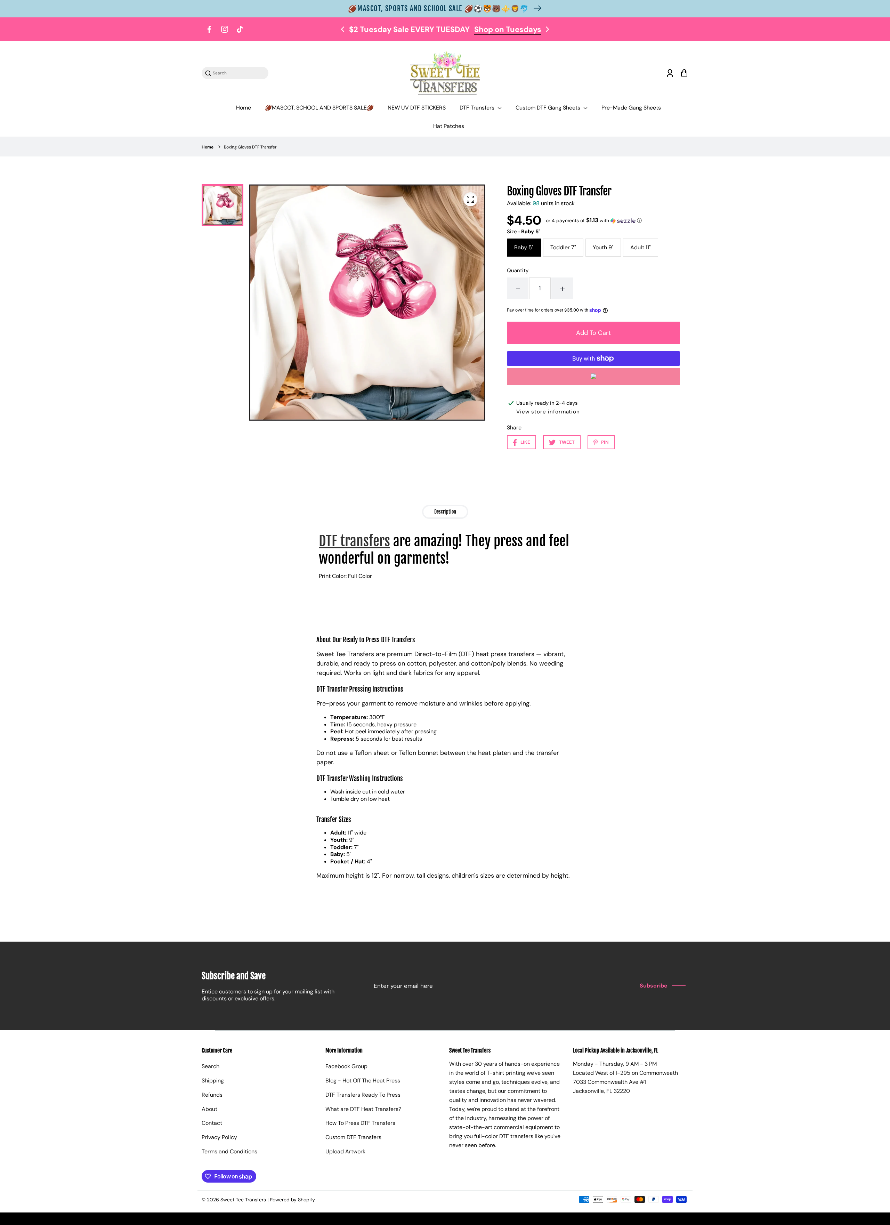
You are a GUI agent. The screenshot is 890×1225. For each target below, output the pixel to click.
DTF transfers (354, 541)
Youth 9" (603, 247)
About (209, 1109)
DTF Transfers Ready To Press (362, 1094)
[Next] (547, 29)
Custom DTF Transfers (353, 1137)
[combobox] (238, 73)
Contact (212, 1123)
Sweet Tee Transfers (243, 1199)
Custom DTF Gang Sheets (549, 107)
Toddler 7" (563, 247)
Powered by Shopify (292, 1199)
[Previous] (343, 29)
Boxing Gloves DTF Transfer (250, 147)
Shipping (213, 1080)
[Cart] (684, 73)
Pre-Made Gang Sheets (631, 107)
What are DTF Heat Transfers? (363, 1109)
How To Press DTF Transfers (360, 1123)
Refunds (212, 1094)
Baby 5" (524, 247)
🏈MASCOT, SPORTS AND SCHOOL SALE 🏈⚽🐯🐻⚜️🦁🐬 (438, 8)
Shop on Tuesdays (507, 29)
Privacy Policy (219, 1137)
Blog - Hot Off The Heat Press (362, 1080)
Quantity (517, 270)
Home (243, 107)
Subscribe (654, 985)
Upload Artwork (345, 1151)
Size (523, 231)
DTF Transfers (478, 107)
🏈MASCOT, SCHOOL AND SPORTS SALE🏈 (319, 107)
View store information (548, 411)
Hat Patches (448, 126)
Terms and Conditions (229, 1151)
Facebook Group (346, 1066)
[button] (594, 220)
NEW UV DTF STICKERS (417, 107)
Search (210, 1066)
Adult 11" (640, 247)
